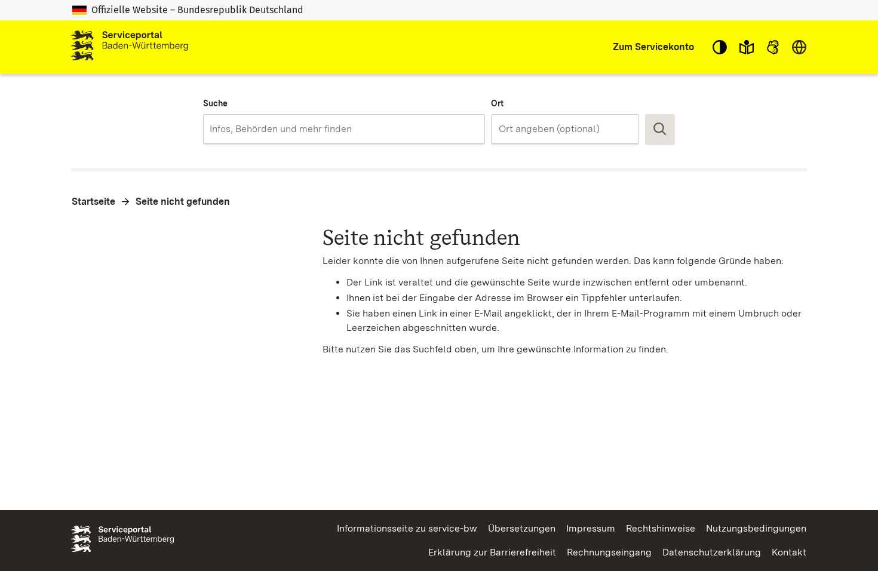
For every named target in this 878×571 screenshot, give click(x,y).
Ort (497, 103)
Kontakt (789, 552)
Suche (215, 103)
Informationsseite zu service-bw (407, 528)
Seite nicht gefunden (183, 201)
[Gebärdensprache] (773, 47)
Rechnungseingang (609, 552)
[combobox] (343, 129)
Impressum (590, 528)
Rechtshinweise (660, 528)
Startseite (93, 201)
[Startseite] (129, 47)
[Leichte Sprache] (746, 47)
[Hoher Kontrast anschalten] (720, 47)
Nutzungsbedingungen (756, 528)
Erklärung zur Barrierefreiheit (492, 552)
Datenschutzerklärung (711, 552)
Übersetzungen (521, 528)
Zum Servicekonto (653, 47)
